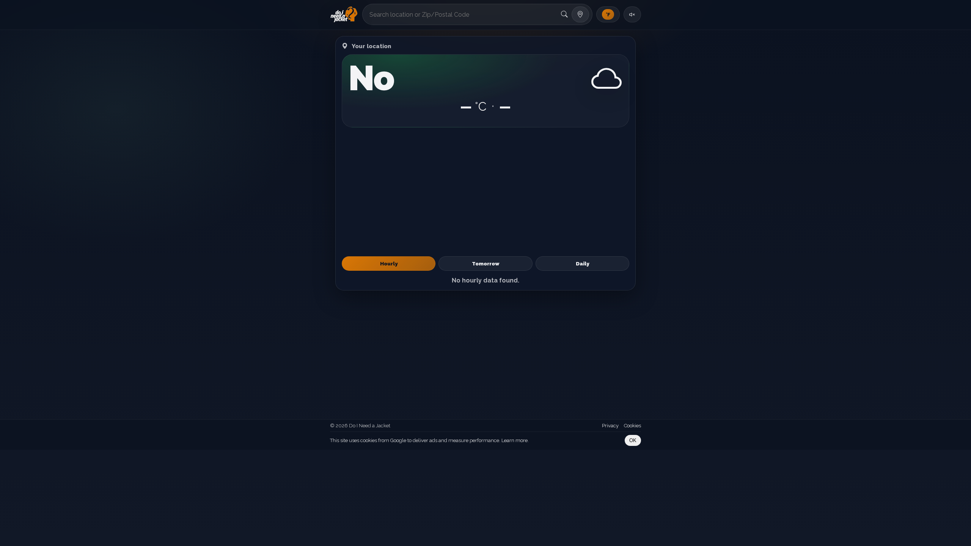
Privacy (610, 425)
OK (632, 440)
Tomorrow (485, 263)
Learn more (514, 440)
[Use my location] (580, 14)
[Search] (564, 14)
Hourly (389, 263)
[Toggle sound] (632, 14)
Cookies (632, 425)
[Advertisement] (485, 192)
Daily (582, 263)
